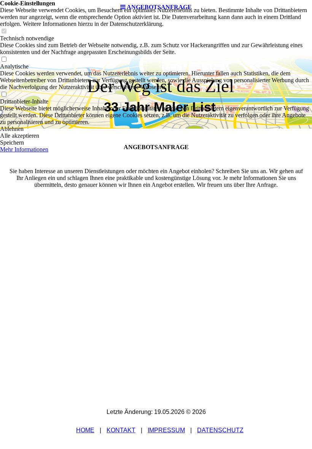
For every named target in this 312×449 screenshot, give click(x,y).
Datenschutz (220, 430)
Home (85, 430)
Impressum (166, 430)
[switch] (4, 31)
